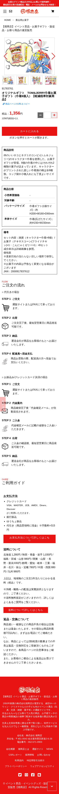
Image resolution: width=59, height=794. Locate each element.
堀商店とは (23, 749)
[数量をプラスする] (54, 115)
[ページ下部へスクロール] (52, 786)
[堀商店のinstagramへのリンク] (26, 775)
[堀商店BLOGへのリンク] (39, 775)
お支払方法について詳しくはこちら (29, 538)
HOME (7, 20)
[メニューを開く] (4, 11)
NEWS (49, 749)
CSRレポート (15, 755)
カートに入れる (29, 131)
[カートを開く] (52, 11)
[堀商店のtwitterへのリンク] (20, 775)
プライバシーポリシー (16, 766)
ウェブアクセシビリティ (42, 766)
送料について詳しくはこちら (25, 610)
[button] (5, 56)
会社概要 (10, 749)
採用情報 (29, 755)
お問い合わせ (43, 755)
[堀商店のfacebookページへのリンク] (32, 775)
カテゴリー (3, 404)
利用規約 (19, 760)
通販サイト (37, 749)
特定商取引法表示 (35, 760)
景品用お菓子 (22, 20)
